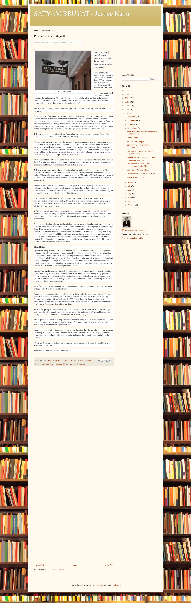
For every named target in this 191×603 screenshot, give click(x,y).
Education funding (56, 364)
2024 (127, 90)
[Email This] (99, 360)
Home (74, 564)
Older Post (109, 564)
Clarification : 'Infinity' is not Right (141, 173)
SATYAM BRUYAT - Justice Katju (81, 13)
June (130, 190)
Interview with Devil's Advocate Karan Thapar (140, 152)
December (132, 116)
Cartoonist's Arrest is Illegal (138, 169)
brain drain (45, 364)
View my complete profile (132, 238)
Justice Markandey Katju (136, 230)
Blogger (117, 584)
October (131, 124)
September (132, 128)
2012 (127, 113)
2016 (127, 98)
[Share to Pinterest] (110, 360)
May (130, 193)
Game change (132, 137)
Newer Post (39, 564)
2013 (127, 109)
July (129, 186)
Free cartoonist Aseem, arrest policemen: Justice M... (138, 164)
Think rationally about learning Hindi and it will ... (142, 132)
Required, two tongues (136, 141)
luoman (100, 584)
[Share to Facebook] (107, 360)
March (130, 201)
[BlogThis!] (102, 360)
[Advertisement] (74, 542)
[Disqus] (74, 408)
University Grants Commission (74, 364)
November (132, 120)
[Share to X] (104, 360)
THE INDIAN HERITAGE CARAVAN (138, 146)
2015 (127, 102)
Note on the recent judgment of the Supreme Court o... (141, 158)
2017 (127, 94)
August (131, 182)
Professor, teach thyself (136, 177)
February (131, 205)
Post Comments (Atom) (54, 569)
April (130, 197)
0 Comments (89, 360)
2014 (127, 105)
